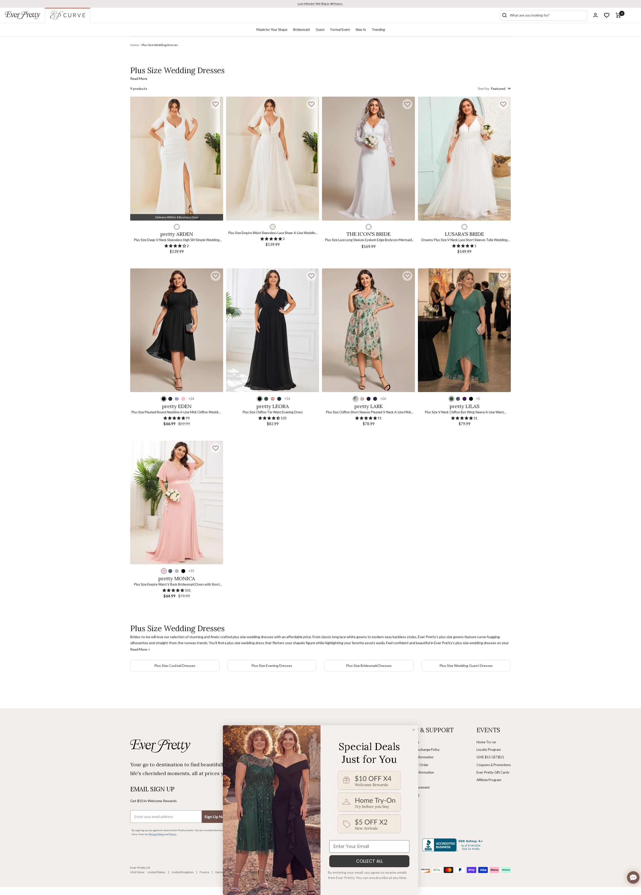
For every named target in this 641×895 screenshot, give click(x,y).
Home (134, 45)
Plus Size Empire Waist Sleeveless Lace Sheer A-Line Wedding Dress (272, 233)
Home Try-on (486, 742)
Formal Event (340, 30)
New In (361, 30)
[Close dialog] (413, 729)
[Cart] (618, 15)
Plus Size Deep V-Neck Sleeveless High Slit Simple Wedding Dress (176, 240)
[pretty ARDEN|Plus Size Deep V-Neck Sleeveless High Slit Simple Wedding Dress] (176, 159)
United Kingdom (183, 872)
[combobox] (547, 15)
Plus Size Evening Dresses (271, 665)
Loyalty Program (488, 750)
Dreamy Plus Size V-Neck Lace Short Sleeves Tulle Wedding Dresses (464, 240)
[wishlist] (607, 15)
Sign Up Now (216, 816)
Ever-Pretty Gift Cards (492, 772)
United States (156, 872)
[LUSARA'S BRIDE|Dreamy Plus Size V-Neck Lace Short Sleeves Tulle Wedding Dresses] (464, 159)
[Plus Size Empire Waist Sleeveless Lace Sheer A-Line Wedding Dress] (272, 159)
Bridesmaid (301, 30)
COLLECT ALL (369, 861)
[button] (216, 104)
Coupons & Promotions (493, 765)
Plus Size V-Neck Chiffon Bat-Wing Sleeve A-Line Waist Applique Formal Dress (464, 412)
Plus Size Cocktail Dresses (174, 665)
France (204, 872)
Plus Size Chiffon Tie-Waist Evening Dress (273, 412)
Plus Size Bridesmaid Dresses (369, 665)
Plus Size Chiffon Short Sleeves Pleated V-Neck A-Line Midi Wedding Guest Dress (368, 412)
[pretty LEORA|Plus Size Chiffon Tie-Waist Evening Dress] (272, 330)
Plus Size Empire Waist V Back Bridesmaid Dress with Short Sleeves (177, 584)
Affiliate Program (488, 780)
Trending (378, 30)
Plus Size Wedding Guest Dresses (466, 665)
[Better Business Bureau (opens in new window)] (453, 844)
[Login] (595, 15)
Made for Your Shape (271, 30)
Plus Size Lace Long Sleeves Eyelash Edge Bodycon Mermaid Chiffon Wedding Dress (368, 240)
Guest (320, 30)
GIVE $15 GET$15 (490, 757)
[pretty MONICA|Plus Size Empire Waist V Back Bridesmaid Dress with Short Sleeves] (176, 503)
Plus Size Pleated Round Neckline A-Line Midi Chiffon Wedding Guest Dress (176, 412)
